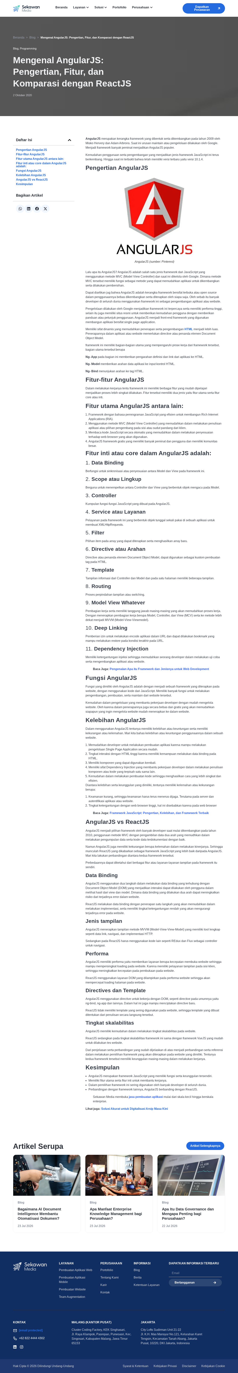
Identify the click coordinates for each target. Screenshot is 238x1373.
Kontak (105, 1292)
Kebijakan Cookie (213, 1366)
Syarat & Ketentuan (135, 1366)
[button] (69, 140)
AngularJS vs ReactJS (32, 179)
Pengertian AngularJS (31, 149)
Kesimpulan (24, 184)
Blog (32, 37)
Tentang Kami (109, 1277)
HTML (188, 329)
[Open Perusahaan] (151, 7)
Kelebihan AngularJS (31, 175)
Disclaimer (189, 1366)
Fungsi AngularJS (28, 170)
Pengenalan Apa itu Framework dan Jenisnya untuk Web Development (159, 669)
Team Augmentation (72, 1296)
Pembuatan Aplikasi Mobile (72, 1280)
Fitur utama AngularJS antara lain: (40, 158)
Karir (103, 1285)
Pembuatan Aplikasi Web (75, 1270)
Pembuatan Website (72, 1289)
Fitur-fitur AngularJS (30, 154)
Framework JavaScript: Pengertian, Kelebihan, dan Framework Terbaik (160, 813)
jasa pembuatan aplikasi (146, 1096)
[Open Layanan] (87, 7)
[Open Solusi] (105, 7)
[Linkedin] (15, 1347)
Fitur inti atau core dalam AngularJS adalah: (41, 165)
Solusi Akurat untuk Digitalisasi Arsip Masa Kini (134, 1108)
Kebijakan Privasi (165, 1366)
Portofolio (106, 1270)
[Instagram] (21, 1347)
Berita (137, 1277)
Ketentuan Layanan (147, 1285)
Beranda (18, 37)
